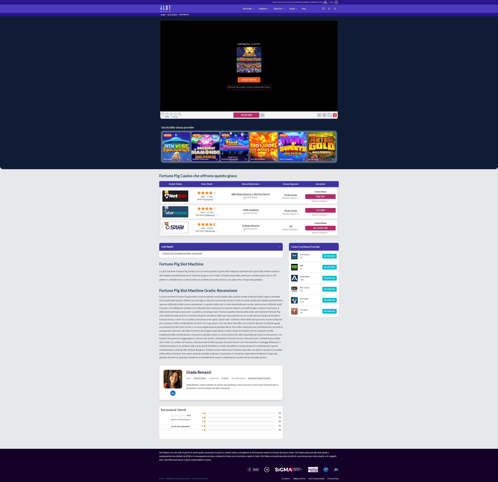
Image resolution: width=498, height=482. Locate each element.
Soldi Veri (278, 9)
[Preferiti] (323, 8)
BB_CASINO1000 (320, 228)
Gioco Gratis (249, 79)
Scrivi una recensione (180, 426)
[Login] (329, 8)
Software (263, 9)
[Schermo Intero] (319, 115)
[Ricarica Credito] (324, 115)
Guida (292, 9)
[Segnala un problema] (335, 115)
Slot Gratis (247, 9)
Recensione (329, 256)
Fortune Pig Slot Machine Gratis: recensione (182, 253)
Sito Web (320, 210)
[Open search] (335, 8)
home (163, 14)
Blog (304, 9)
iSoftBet (257, 44)
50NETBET (320, 197)
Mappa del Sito (299, 479)
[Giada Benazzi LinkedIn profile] (172, 393)
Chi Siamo (286, 479)
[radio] (163, 114)
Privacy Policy (333, 479)
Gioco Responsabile (316, 479)
